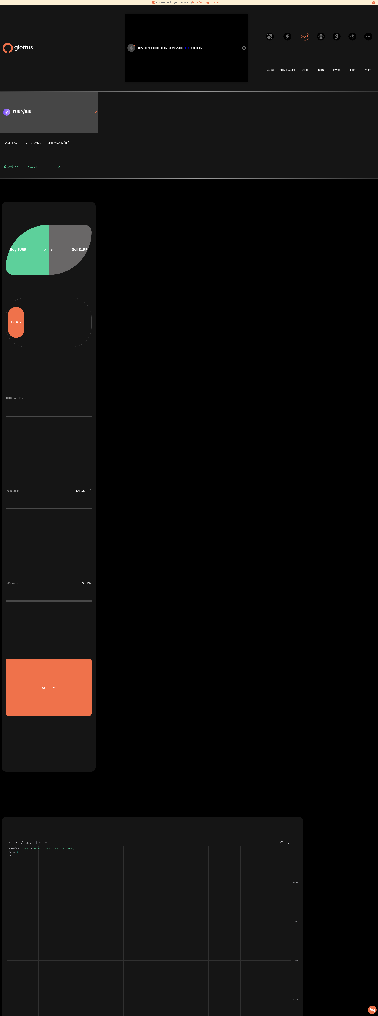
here (186, 48)
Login (50, 687)
